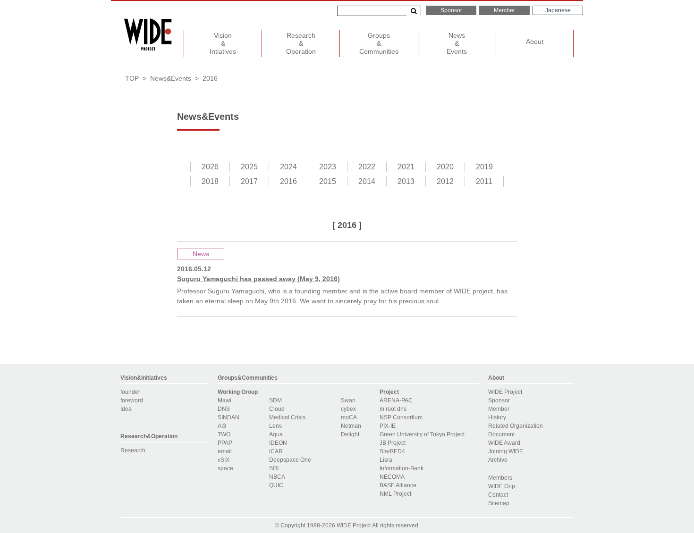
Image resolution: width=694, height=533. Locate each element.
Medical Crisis (287, 417)
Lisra (386, 460)
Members (500, 478)
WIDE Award (504, 443)
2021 (406, 167)
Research (132, 450)
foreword (131, 400)
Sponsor (451, 10)
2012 (445, 181)
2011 (484, 181)
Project (389, 392)
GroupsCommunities (378, 43)
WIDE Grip (501, 486)
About (534, 41)
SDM (275, 400)
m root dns (393, 409)
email (225, 451)
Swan (348, 400)
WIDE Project (505, 392)
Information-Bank (401, 468)
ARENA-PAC (396, 400)
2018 (210, 181)
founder (130, 392)
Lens (275, 426)
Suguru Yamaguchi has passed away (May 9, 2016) (258, 279)
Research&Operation (149, 436)
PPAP (225, 443)
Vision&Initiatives (143, 378)
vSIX (223, 460)
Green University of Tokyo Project (422, 434)
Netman (351, 426)
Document (501, 434)
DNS (224, 409)
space (225, 468)
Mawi (224, 400)
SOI (274, 468)
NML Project (395, 494)
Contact (498, 494)
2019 (484, 167)
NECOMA (392, 477)
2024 (288, 167)
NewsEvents (457, 43)
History (497, 417)
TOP (132, 78)
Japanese (558, 10)
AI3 (222, 426)
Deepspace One (290, 460)
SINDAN (228, 417)
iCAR (276, 451)
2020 (445, 167)
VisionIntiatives (223, 43)
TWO (224, 434)
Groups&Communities (248, 378)
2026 (210, 167)
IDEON (278, 443)
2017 (249, 181)
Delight (350, 434)
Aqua (276, 434)
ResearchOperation (301, 43)
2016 (288, 181)
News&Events (170, 78)
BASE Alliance (398, 485)
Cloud (277, 409)
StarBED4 (392, 451)
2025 (249, 167)
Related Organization (515, 426)
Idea (126, 409)
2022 (366, 167)
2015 (327, 181)
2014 (366, 181)
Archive (498, 460)
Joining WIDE (505, 451)
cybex (348, 409)
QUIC (276, 485)
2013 (406, 181)
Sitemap (498, 503)
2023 (327, 167)
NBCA (277, 477)
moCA (349, 417)
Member (504, 10)
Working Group (238, 392)
